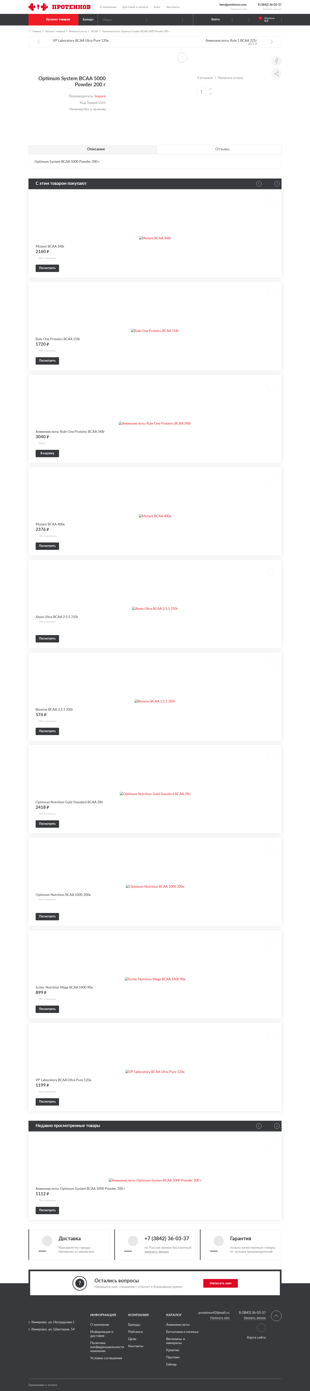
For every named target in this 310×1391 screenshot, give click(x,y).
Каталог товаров (58, 19)
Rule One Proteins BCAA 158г (58, 339)
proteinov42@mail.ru (213, 1313)
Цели (132, 1338)
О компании (108, 7)
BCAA (94, 31)
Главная (36, 31)
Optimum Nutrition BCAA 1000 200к (63, 894)
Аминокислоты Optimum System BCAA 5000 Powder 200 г (136, 31)
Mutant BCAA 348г (50, 246)
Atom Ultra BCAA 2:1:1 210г (57, 616)
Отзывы (222, 149)
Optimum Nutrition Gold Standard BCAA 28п (69, 802)
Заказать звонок (272, 9)
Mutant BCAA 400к (50, 524)
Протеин (173, 1357)
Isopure (100, 96)
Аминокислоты (78, 31)
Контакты (172, 7)
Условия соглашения (106, 1358)
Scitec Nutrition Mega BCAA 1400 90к (64, 987)
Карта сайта (256, 1337)
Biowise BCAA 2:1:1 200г (54, 709)
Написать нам (238, 9)
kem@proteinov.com (233, 4)
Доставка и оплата (135, 7)
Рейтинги (135, 1331)
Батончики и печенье (182, 1331)
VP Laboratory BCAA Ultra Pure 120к (63, 1080)
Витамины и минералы (175, 1340)
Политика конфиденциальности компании (107, 1346)
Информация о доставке (101, 1333)
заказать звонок (156, 1251)
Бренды (88, 19)
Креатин (172, 1350)
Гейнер (171, 1364)
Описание (96, 149)
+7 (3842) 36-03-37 (166, 1238)
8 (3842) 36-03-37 (270, 4)
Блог (157, 7)
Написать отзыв (230, 77)
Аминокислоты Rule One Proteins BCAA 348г (70, 431)
